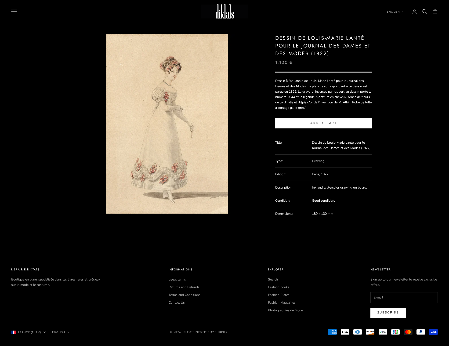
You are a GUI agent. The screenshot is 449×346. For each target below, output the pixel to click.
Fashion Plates (279, 295)
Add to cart (323, 123)
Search (273, 279)
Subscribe (388, 312)
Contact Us (177, 302)
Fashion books (278, 287)
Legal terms (177, 279)
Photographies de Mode (285, 310)
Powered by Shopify (212, 332)
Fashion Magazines (282, 302)
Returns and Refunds (184, 287)
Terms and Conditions (184, 295)
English (393, 12)
